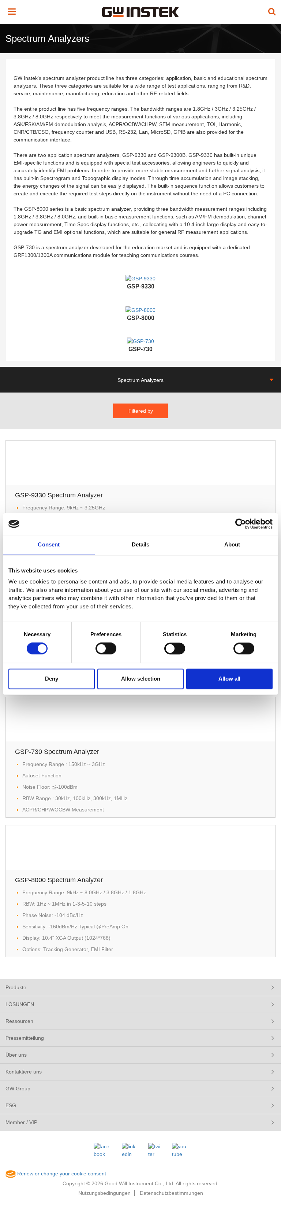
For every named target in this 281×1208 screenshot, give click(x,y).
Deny (51, 678)
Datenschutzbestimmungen (171, 1193)
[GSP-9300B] (140, 310)
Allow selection (140, 678)
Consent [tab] (49, 544)
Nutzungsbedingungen (104, 1193)
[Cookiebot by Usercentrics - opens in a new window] (241, 523)
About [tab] (232, 544)
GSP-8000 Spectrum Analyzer (59, 880)
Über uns (16, 1055)
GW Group (17, 1088)
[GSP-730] (140, 341)
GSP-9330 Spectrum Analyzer (59, 495)
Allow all (229, 678)
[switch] (105, 649)
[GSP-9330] (140, 278)
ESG (10, 1105)
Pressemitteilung (24, 1038)
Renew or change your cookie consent (61, 1173)
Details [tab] (141, 544)
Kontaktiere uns (23, 1072)
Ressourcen (19, 1021)
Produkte (15, 987)
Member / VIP (21, 1122)
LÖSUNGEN (19, 1004)
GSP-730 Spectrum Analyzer (57, 751)
